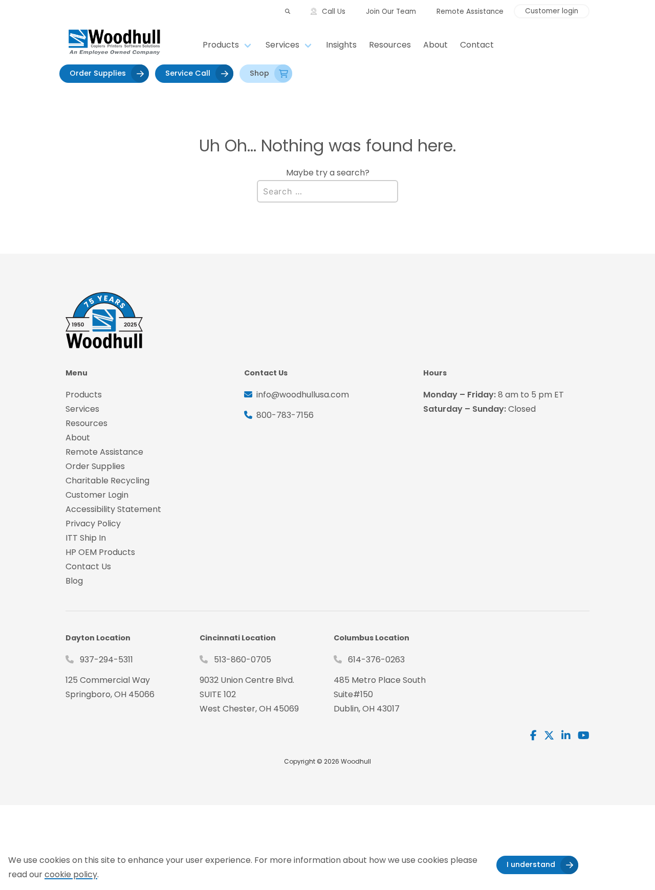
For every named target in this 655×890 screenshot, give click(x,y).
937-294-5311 (106, 659)
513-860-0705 (242, 659)
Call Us (333, 11)
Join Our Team (391, 11)
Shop (259, 73)
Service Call (187, 73)
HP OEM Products (100, 552)
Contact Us (88, 566)
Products (221, 45)
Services (282, 45)
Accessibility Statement (113, 509)
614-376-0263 (376, 659)
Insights (341, 45)
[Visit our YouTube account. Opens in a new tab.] (584, 735)
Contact (477, 45)
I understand (531, 864)
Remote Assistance (470, 11)
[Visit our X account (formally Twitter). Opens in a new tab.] (549, 735)
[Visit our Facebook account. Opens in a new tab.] (533, 735)
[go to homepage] (131, 45)
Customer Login (97, 495)
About (435, 45)
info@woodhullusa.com (302, 394)
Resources (390, 45)
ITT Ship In (86, 538)
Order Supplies (98, 73)
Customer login (551, 11)
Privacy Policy (93, 523)
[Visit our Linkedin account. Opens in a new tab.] (566, 735)
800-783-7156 (285, 415)
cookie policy (71, 874)
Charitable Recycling (107, 480)
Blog (74, 581)
